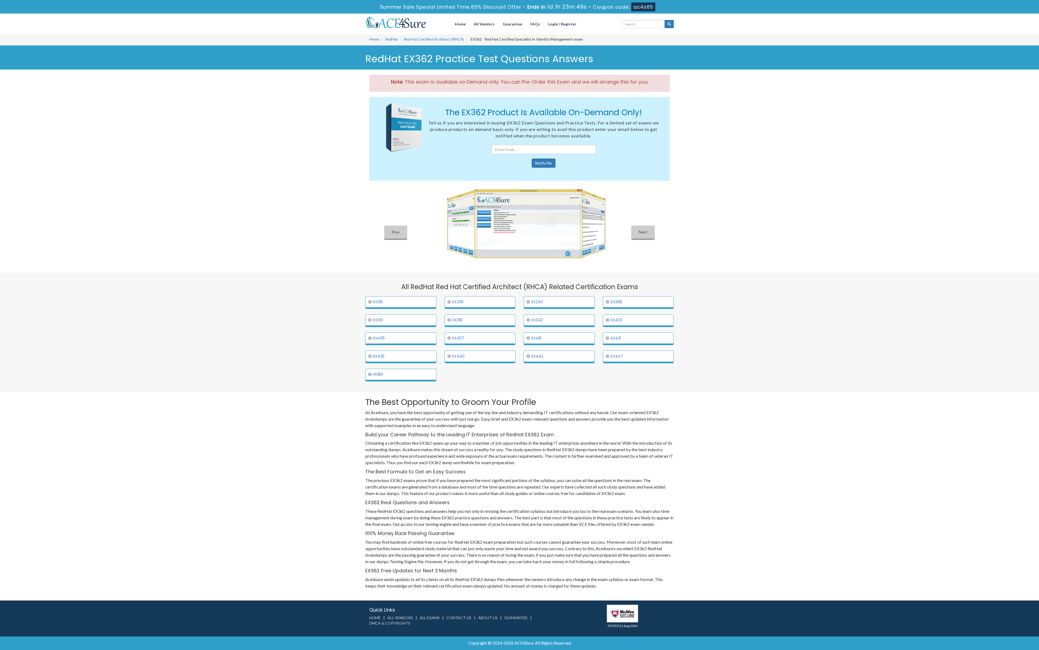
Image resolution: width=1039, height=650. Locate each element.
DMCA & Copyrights (389, 623)
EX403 (616, 320)
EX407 (458, 338)
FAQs (535, 24)
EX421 (616, 338)
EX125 (378, 302)
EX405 (379, 338)
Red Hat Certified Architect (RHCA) (434, 39)
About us (488, 617)
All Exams (430, 617)
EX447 (617, 356)
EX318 (457, 320)
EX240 (537, 302)
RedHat (391, 39)
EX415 (536, 338)
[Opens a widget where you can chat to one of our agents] (1002, 619)
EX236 (457, 302)
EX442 (537, 356)
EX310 (378, 320)
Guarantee (512, 24)
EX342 (537, 320)
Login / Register (562, 24)
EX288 (616, 302)
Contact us (458, 617)
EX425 (378, 356)
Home (460, 24)
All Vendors (484, 24)
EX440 (458, 356)
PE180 (378, 374)
